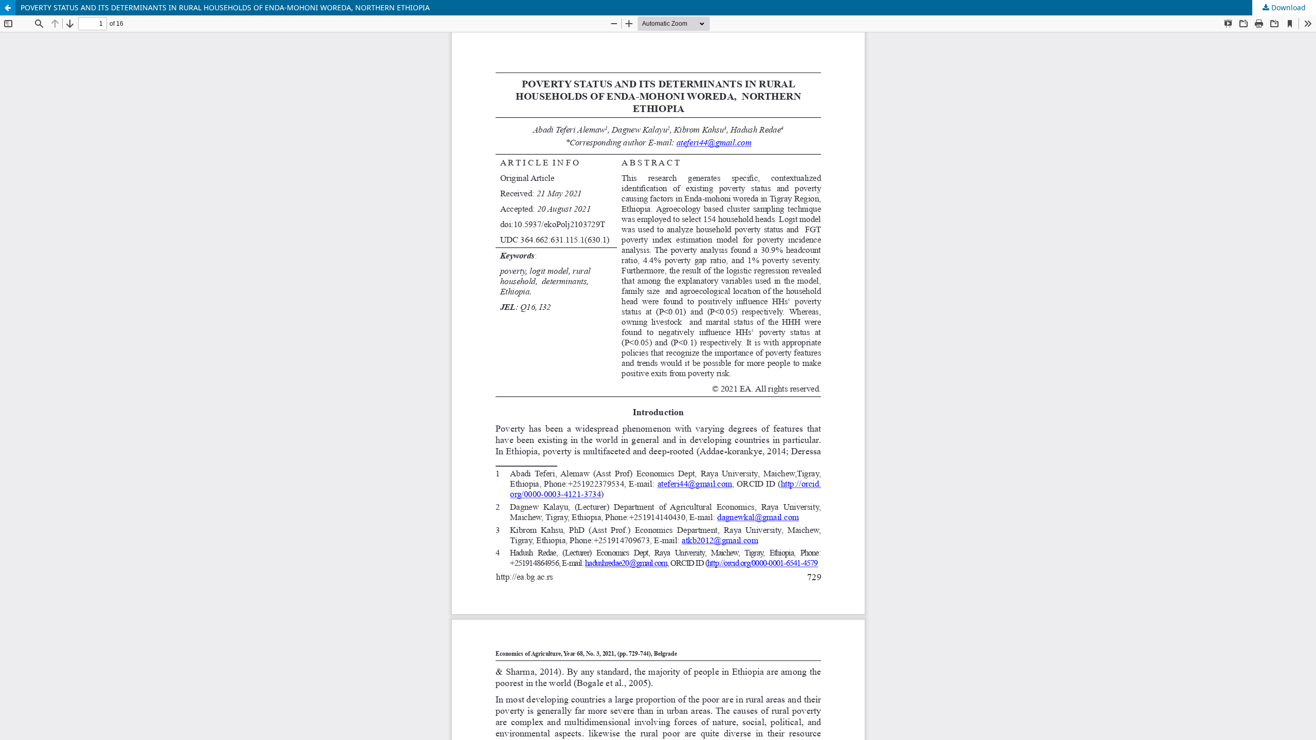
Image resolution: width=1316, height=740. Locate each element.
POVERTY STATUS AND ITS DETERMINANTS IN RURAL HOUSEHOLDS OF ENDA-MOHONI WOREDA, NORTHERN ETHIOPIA (225, 7)
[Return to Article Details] (7, 7)
